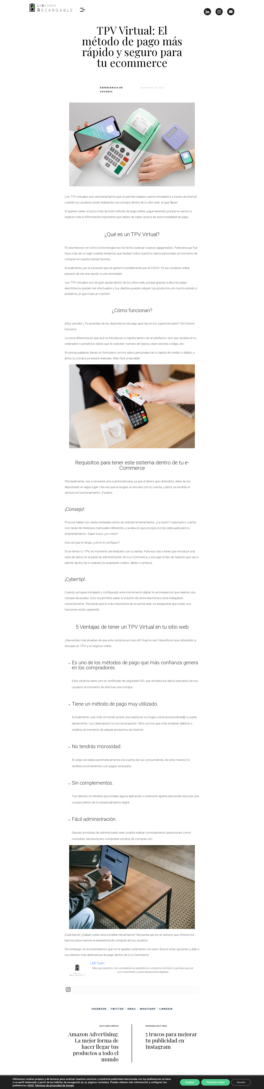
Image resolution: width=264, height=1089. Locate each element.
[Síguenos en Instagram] (219, 11)
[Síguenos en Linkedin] (207, 11)
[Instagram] (68, 990)
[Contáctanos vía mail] (230, 11)
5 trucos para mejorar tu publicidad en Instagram (171, 1040)
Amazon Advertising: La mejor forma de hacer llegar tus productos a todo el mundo (93, 1046)
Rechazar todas (215, 1082)
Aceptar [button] (189, 1082)
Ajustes (241, 1082)
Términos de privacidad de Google (54, 1085)
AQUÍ (30, 1085)
